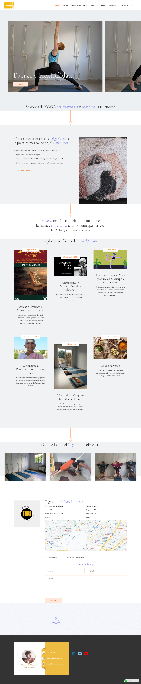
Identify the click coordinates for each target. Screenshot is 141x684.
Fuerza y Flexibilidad (42, 75)
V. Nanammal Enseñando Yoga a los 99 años (30, 369)
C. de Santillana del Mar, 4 (54, 506)
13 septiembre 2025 (70, 257)
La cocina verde (110, 366)
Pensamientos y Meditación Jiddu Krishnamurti (70, 286)
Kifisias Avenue (91, 506)
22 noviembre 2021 (110, 337)
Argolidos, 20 (91, 510)
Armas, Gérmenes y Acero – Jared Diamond (31, 308)
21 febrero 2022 (70, 344)
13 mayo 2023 (110, 250)
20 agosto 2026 (30, 250)
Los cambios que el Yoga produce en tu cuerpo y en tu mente (110, 278)
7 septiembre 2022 (30, 337)
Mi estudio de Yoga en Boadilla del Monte (70, 397)
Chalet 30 (48, 510)
